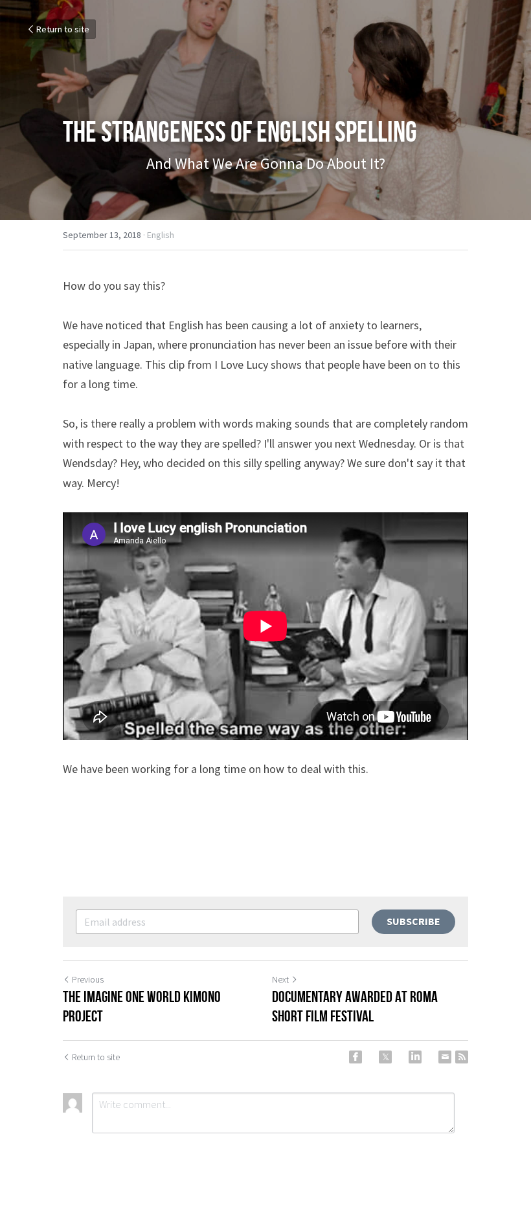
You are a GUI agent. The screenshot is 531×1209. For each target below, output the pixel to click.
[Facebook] (355, 1057)
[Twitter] (385, 1057)
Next (280, 979)
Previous (88, 979)
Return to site (62, 29)
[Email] (444, 1057)
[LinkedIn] (415, 1057)
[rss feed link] (461, 1057)
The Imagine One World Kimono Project (142, 1006)
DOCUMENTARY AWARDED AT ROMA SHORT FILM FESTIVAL (355, 1006)
